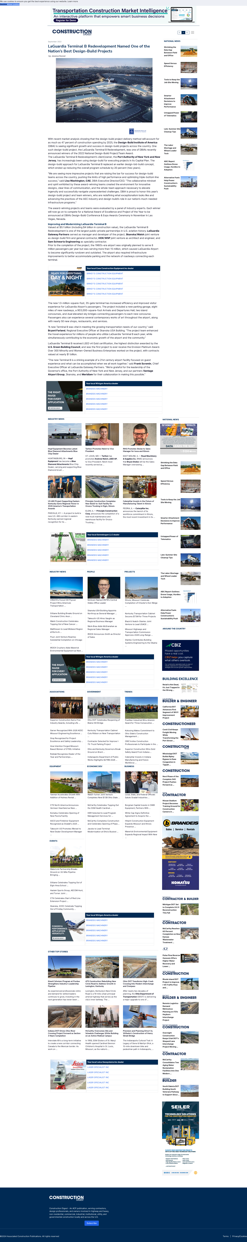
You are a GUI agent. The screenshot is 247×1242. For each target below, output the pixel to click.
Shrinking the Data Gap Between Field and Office (169, 465)
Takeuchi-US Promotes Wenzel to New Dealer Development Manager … (66, 831)
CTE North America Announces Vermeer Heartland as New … (64, 806)
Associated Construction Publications (24, 1236)
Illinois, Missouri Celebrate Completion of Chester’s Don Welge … (141, 603)
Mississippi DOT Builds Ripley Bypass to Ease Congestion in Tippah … (170, 759)
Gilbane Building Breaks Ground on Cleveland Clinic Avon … (66, 615)
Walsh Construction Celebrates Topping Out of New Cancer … (64, 622)
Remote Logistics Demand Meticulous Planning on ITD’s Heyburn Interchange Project (170, 1011)
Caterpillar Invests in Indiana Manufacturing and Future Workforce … (138, 760)
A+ (187, 32)
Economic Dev (94, 766)
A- (179, 32)
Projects (130, 572)
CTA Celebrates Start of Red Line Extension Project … (65, 899)
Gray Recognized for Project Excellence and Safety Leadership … (66, 739)
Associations (57, 692)
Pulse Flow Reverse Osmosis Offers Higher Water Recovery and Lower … (171, 960)
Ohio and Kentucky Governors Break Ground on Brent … (104, 750)
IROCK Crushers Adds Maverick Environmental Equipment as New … (66, 649)
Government (94, 692)
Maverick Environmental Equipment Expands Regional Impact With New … (141, 834)
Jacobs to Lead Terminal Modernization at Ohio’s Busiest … (103, 830)
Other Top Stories (58, 951)
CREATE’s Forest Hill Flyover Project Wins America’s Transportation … (63, 603)
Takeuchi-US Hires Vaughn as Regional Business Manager (101, 620)
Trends (128, 692)
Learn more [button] (73, 1)
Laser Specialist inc (98, 1067)
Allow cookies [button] (13, 4)
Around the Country (174, 628)
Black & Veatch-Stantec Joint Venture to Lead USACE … (138, 623)
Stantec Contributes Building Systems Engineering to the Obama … (141, 643)
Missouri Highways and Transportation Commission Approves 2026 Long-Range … (139, 632)
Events (53, 841)
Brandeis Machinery (97, 389)
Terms (226, 1236)
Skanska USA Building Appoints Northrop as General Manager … (102, 612)
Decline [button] (3, 4)
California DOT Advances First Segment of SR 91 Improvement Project (170, 712)
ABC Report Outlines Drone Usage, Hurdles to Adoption (170, 594)
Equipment (55, 766)
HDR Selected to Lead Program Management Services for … (102, 814)
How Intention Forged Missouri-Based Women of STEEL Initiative (65, 747)
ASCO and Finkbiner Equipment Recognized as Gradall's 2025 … (64, 822)
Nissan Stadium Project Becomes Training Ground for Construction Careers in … (171, 806)
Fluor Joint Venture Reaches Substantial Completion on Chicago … (66, 640)
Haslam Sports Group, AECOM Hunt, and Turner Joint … (66, 892)
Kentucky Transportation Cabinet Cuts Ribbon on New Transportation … (104, 733)
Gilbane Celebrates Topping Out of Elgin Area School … (66, 884)
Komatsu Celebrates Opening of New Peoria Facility (64, 814)
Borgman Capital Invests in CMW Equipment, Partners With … (140, 806)
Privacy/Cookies (239, 1236)
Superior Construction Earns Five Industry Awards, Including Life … (65, 721)
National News (172, 41)
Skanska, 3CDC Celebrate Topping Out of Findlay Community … (66, 907)
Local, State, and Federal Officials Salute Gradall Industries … (140, 796)
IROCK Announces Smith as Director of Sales (104, 635)
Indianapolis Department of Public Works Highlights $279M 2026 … (103, 758)
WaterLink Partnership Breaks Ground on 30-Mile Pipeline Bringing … (63, 872)
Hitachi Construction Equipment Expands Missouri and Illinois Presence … (139, 824)
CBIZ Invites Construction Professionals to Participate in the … (141, 742)
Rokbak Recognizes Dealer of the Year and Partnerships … (65, 755)
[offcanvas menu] (193, 32)
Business (129, 766)
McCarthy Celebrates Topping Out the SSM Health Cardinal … (103, 806)
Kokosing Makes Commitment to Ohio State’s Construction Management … (139, 733)
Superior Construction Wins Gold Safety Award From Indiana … (140, 750)
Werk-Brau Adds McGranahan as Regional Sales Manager (102, 627)
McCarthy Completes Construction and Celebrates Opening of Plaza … (104, 822)
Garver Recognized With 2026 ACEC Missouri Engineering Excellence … (66, 732)
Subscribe (92, 1223)
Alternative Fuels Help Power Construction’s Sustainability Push (172, 183)
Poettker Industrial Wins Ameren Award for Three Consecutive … (140, 721)
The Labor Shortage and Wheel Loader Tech (170, 576)
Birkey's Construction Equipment (105, 273)
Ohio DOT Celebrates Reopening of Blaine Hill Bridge (104, 721)
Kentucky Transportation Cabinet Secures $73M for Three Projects (140, 615)
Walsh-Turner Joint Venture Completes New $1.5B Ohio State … (104, 796)
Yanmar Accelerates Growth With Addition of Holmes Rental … (65, 796)
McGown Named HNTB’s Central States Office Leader (102, 601)
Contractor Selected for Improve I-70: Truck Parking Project (103, 742)
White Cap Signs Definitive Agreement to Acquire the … (138, 814)
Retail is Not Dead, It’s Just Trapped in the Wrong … (171, 687)
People (91, 572)
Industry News (56, 419)
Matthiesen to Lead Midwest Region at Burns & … (66, 630)
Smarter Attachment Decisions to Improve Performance (170, 101)
